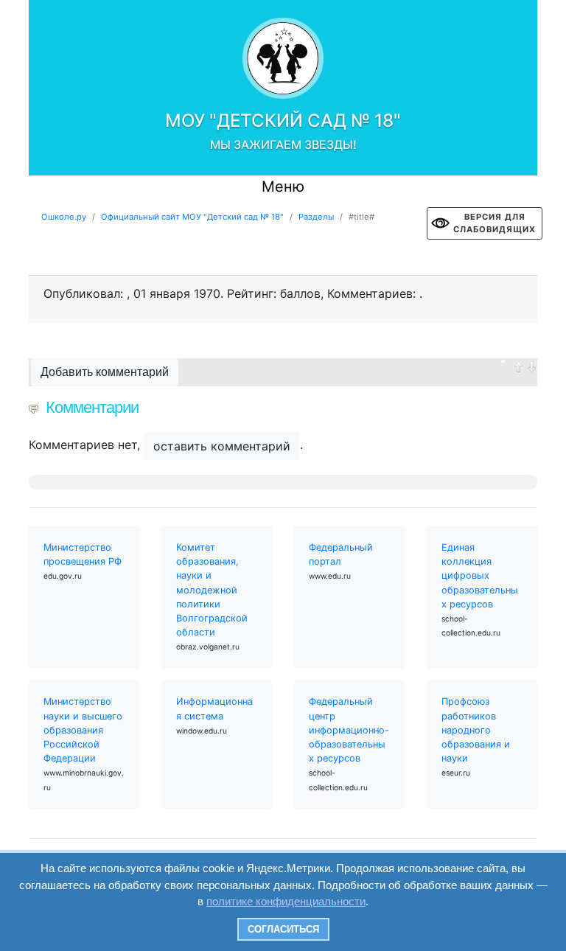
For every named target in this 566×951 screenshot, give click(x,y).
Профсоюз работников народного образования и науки (475, 730)
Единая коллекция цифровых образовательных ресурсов (479, 576)
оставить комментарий (221, 446)
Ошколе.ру (63, 217)
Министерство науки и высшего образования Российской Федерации (82, 730)
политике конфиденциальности (286, 901)
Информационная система (214, 708)
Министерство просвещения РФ (82, 554)
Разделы (316, 217)
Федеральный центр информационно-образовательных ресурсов (349, 730)
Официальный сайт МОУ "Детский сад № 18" (192, 217)
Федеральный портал (341, 554)
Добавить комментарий (105, 372)
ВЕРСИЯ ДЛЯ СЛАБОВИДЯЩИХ (494, 223)
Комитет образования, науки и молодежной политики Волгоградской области (212, 590)
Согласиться (283, 929)
